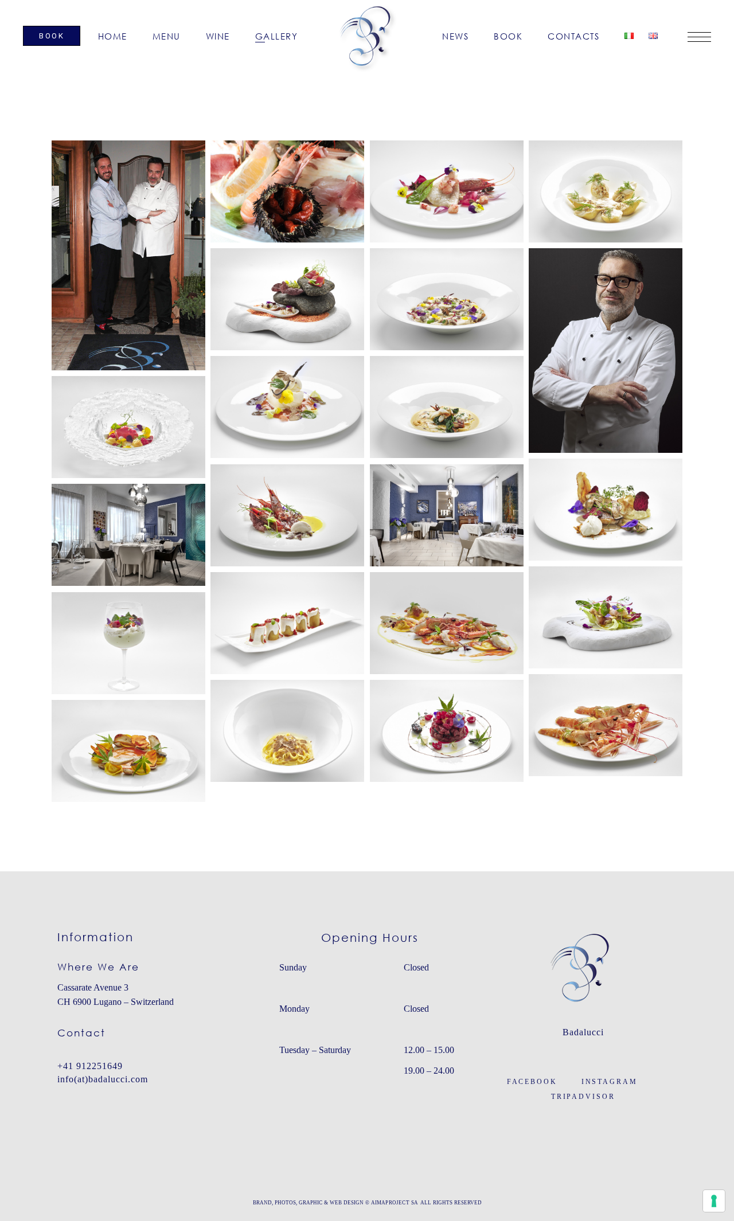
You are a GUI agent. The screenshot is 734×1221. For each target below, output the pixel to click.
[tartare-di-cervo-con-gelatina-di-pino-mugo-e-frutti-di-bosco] (447, 731)
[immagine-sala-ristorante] (447, 515)
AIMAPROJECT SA (394, 1203)
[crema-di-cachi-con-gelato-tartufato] (287, 407)
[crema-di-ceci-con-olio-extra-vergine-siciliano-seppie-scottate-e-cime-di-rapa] (447, 407)
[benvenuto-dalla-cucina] (287, 299)
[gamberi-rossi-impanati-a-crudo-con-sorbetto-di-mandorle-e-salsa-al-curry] (287, 515)
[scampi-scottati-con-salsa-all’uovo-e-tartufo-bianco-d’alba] (605, 725)
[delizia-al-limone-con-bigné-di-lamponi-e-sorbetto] (128, 427)
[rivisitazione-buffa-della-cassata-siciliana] (128, 643)
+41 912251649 (90, 1066)
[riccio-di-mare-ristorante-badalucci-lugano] (287, 191)
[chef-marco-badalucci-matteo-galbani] (128, 255)
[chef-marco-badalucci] (605, 350)
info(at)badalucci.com (102, 1079)
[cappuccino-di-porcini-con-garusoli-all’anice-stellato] (447, 299)
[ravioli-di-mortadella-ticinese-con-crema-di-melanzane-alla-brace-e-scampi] (447, 623)
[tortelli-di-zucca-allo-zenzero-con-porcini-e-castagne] (128, 751)
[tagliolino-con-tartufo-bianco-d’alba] (287, 731)
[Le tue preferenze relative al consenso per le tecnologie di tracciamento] (714, 1201)
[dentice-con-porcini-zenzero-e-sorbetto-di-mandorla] (605, 510)
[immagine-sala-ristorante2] (128, 535)
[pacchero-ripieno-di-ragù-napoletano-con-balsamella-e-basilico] (287, 623)
